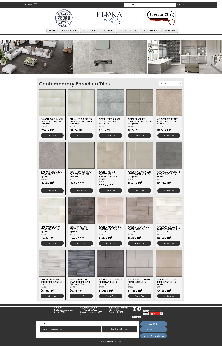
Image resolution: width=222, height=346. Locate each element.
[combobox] (170, 83)
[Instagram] (134, 309)
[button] (182, 4)
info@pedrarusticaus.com (63, 310)
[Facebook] (139, 309)
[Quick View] (52, 102)
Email (41, 324)
